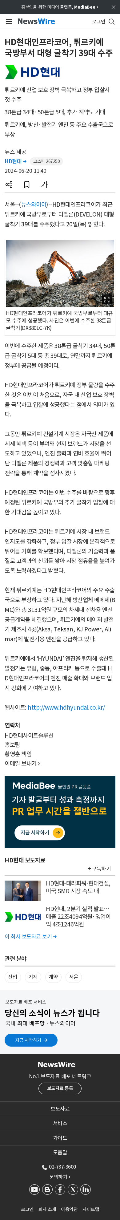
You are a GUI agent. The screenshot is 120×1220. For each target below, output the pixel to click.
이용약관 (69, 1209)
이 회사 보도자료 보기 (30, 936)
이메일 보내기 (22, 763)
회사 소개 (47, 1209)
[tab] (60, 1109)
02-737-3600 (62, 1167)
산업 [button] (13, 977)
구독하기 (101, 868)
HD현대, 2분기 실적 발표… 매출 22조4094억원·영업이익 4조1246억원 (78, 916)
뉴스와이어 (33, 204)
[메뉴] (8, 21)
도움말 (60, 1152)
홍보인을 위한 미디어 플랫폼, (59, 7)
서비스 (60, 1123)
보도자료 (60, 1108)
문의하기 (59, 1177)
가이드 (60, 1138)
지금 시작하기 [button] (28, 1040)
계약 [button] (53, 977)
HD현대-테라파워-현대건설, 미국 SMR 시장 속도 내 (78, 887)
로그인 (27, 1209)
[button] (9, 184)
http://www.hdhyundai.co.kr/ (66, 707)
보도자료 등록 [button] (60, 1088)
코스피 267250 (46, 161)
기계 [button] (33, 977)
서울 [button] (73, 977)
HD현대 (15, 161)
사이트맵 (90, 1209)
